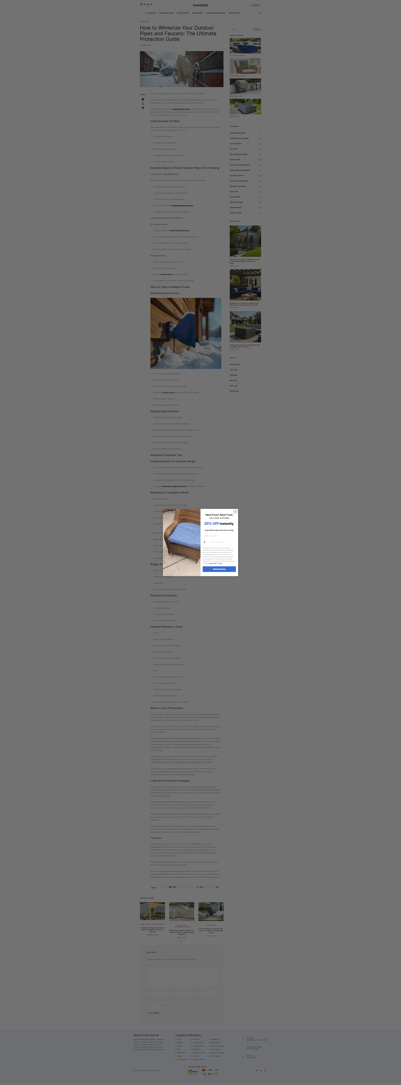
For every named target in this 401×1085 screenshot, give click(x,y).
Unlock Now (219, 569)
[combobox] (206, 542)
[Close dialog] (235, 511)
